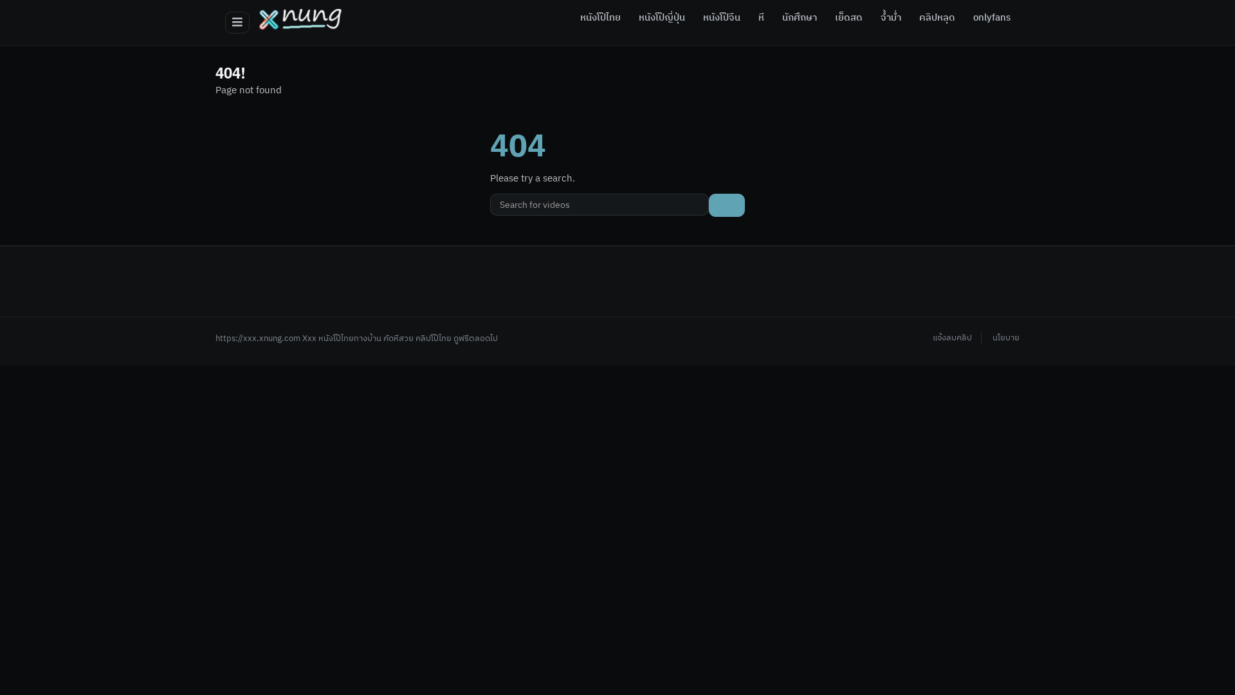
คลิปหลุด (937, 18)
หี (761, 18)
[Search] (727, 205)
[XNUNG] (300, 19)
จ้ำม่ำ (891, 18)
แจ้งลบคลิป (952, 338)
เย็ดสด (849, 18)
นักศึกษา (799, 18)
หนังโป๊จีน (721, 18)
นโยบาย (1006, 338)
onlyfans (992, 18)
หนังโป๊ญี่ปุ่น (662, 18)
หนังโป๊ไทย (600, 18)
